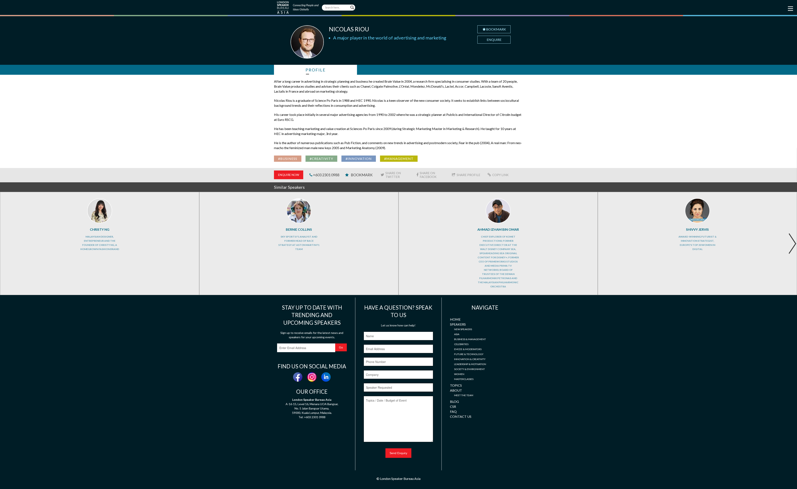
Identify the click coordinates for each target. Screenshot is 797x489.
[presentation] (792, 243)
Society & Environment (469, 369)
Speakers (458, 324)
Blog (454, 401)
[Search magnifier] (352, 7)
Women (459, 374)
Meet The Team (463, 395)
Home (455, 319)
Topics (456, 385)
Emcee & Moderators (468, 349)
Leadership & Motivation (470, 364)
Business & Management (470, 339)
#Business (287, 159)
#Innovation (359, 159)
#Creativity (321, 159)
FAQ (453, 411)
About (456, 390)
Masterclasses (463, 379)
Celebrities (461, 344)
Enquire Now (288, 174)
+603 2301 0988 (325, 175)
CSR (453, 406)
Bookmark (496, 29)
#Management (398, 159)
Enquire (494, 40)
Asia (456, 334)
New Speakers (463, 329)
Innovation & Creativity (469, 359)
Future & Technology (468, 354)
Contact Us (460, 416)
